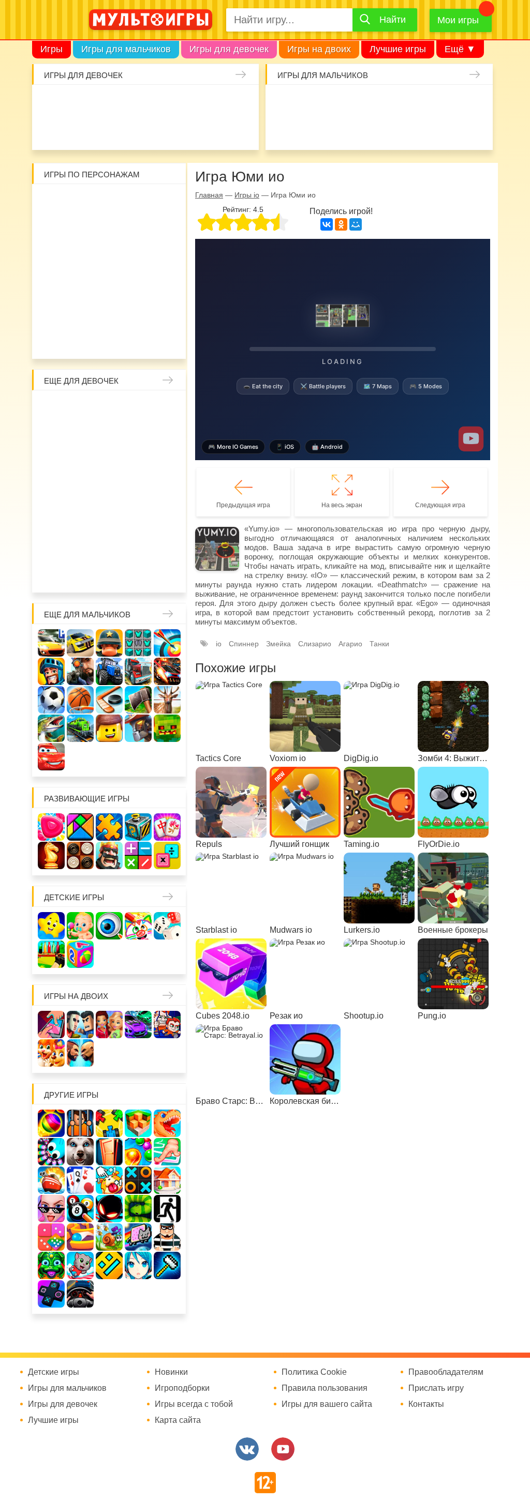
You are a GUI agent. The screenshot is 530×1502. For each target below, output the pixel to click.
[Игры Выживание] (138, 700)
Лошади (109, 408)
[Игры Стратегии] (109, 855)
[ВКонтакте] (326, 224)
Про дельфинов (104, 130)
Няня (164, 408)
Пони (164, 491)
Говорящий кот (82, 312)
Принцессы (137, 436)
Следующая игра (440, 505)
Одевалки (50, 103)
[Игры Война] (109, 643)
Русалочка (54, 463)
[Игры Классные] (51, 1208)
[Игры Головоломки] (138, 827)
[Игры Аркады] (138, 1237)
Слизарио (314, 643)
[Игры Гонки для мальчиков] (80, 643)
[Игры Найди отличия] (109, 925)
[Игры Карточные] (80, 1180)
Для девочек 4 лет (137, 545)
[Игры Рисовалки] (138, 925)
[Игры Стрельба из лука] (167, 643)
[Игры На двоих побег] (167, 1024)
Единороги (50, 130)
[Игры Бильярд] (80, 1208)
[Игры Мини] (51, 1237)
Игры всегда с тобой (194, 1404)
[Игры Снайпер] (80, 671)
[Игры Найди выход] (109, 1151)
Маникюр (242, 103)
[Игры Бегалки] (80, 1265)
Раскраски (137, 408)
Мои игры (458, 20)
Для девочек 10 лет (164, 573)
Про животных (109, 545)
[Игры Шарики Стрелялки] (51, 1123)
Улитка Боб (137, 202)
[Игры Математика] (138, 855)
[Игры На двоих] (51, 1024)
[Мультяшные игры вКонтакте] (247, 1449)
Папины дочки (109, 518)
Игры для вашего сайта (327, 1404)
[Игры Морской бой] (51, 1180)
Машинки (393, 130)
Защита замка (448, 103)
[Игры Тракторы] (109, 671)
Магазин (109, 463)
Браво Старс (283, 130)
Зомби (338, 103)
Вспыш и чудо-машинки (82, 257)
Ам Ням (137, 257)
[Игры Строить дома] (167, 1180)
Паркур (420, 130)
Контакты (426, 1404)
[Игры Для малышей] (80, 925)
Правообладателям (445, 1372)
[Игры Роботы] (138, 728)
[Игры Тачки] (51, 756)
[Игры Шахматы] (51, 855)
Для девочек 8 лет (109, 573)
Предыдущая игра (243, 505)
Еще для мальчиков (87, 614)
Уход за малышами (104, 103)
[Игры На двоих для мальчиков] (80, 1024)
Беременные (54, 518)
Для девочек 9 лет (137, 573)
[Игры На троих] (109, 1123)
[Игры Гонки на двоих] (138, 1024)
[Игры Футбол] (51, 700)
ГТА (448, 130)
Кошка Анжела (137, 463)
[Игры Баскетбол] (80, 700)
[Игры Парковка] (51, 643)
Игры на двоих (319, 49)
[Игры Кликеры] (109, 1180)
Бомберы (123, 339)
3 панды (54, 229)
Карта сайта (178, 1420)
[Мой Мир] (355, 224)
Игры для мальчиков (126, 49)
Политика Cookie (314, 1372)
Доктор (187, 103)
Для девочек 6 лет (54, 573)
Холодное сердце (54, 491)
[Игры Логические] (80, 827)
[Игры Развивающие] (80, 954)
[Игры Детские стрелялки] (51, 954)
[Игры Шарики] (138, 1151)
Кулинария (132, 130)
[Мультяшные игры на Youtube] (283, 1449)
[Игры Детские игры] (51, 925)
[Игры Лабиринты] (80, 1237)
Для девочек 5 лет (164, 545)
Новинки (171, 1372)
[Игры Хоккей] (109, 700)
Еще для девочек (81, 380)
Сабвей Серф (109, 257)
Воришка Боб (82, 229)
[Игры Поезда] (80, 728)
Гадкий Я (96, 339)
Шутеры (338, 130)
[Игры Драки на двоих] (80, 1053)
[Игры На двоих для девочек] (109, 1024)
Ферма (137, 491)
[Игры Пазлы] (109, 827)
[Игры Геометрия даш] (109, 1265)
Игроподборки (182, 1388)
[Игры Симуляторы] (80, 1294)
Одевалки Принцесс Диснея (82, 518)
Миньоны (54, 312)
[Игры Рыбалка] (51, 728)
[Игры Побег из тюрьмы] (167, 1237)
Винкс (54, 408)
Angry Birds (164, 284)
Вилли (82, 202)
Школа (82, 408)
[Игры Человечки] (109, 1208)
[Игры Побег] (80, 1123)
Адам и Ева (109, 202)
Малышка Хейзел (77, 103)
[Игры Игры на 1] (167, 1151)
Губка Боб (164, 257)
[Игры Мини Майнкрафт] (167, 1265)
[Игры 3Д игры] (138, 1123)
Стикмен (109, 229)
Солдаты (393, 103)
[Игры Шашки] (80, 855)
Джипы (475, 130)
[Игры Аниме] (138, 1265)
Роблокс (54, 202)
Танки (420, 103)
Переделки (164, 518)
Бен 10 (164, 229)
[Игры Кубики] (167, 925)
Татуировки (159, 130)
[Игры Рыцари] (51, 671)
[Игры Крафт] (138, 643)
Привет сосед (310, 130)
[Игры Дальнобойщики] (138, 671)
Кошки (214, 103)
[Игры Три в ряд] (51, 827)
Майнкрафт (365, 103)
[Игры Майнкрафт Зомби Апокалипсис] (167, 728)
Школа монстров (82, 491)
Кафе (82, 463)
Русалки (109, 491)
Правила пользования (324, 1388)
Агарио (350, 643)
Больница (82, 436)
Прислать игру (436, 1388)
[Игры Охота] (167, 700)
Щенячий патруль (137, 312)
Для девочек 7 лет (82, 573)
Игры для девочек (229, 49)
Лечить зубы (82, 545)
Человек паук (164, 312)
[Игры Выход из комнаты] (167, 1208)
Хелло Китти (109, 284)
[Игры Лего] (109, 728)
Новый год (137, 518)
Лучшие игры (398, 49)
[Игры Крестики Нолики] (138, 1180)
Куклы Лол (77, 130)
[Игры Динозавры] (167, 1123)
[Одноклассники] (341, 224)
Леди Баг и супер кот (137, 229)
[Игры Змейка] (138, 1208)
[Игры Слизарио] (51, 1151)
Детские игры (74, 897)
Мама (54, 436)
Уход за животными (242, 130)
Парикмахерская (164, 436)
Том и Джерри (54, 257)
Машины (475, 103)
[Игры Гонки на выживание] (167, 671)
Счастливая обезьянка (54, 284)
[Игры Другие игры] (51, 1294)
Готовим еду (214, 130)
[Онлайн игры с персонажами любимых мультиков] (150, 19)
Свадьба (164, 463)
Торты (187, 130)
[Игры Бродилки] (109, 1237)
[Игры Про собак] (80, 1151)
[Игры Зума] (51, 1265)
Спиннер (244, 643)
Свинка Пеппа (82, 284)
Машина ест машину (365, 130)
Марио (137, 284)
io (219, 643)
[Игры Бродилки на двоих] (51, 1053)
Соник (109, 312)
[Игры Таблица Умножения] (167, 855)
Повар (54, 545)
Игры (51, 49)
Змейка (278, 643)
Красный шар (164, 202)
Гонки (283, 103)
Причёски (109, 436)
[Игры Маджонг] (167, 827)
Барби (132, 103)
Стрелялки (310, 103)
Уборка (159, 103)
